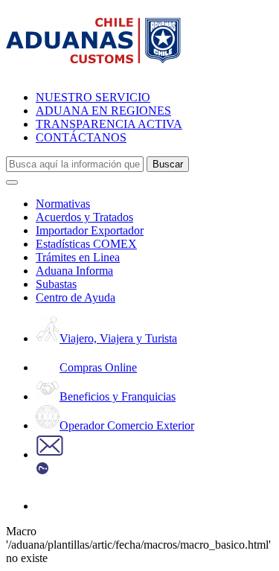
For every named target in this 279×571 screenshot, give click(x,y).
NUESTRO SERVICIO (93, 97)
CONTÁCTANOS (81, 137)
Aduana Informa (74, 270)
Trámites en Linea (78, 257)
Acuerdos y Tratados (84, 217)
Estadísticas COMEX (86, 243)
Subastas (56, 284)
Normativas (63, 203)
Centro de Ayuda (75, 297)
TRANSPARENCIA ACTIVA (109, 124)
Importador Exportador (90, 230)
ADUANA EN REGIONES (103, 110)
